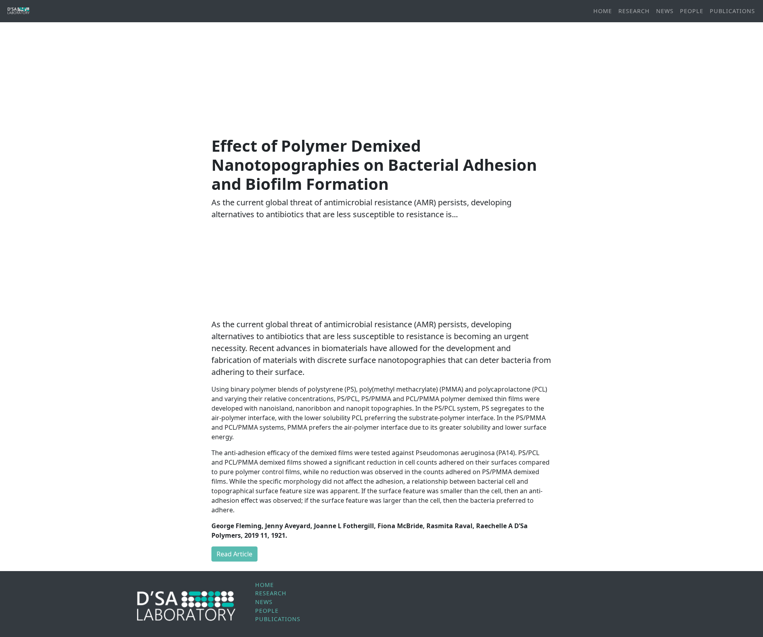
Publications (732, 11)
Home (602, 11)
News (665, 11)
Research (634, 11)
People (691, 11)
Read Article (234, 554)
